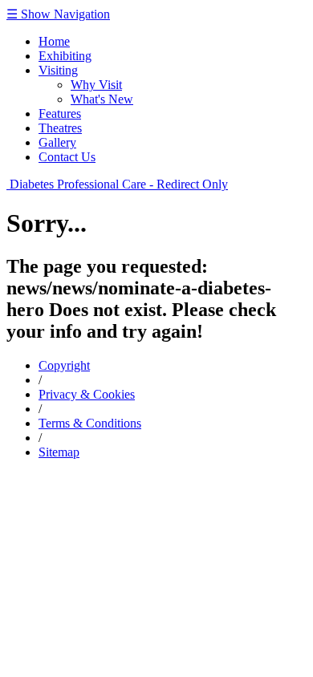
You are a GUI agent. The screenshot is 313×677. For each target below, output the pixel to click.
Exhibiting (65, 56)
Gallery (57, 142)
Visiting (58, 70)
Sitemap (59, 452)
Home (54, 41)
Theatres (60, 128)
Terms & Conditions (90, 423)
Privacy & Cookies (87, 394)
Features (60, 113)
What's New (102, 99)
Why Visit (96, 84)
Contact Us (67, 157)
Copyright (64, 365)
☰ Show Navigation (58, 14)
